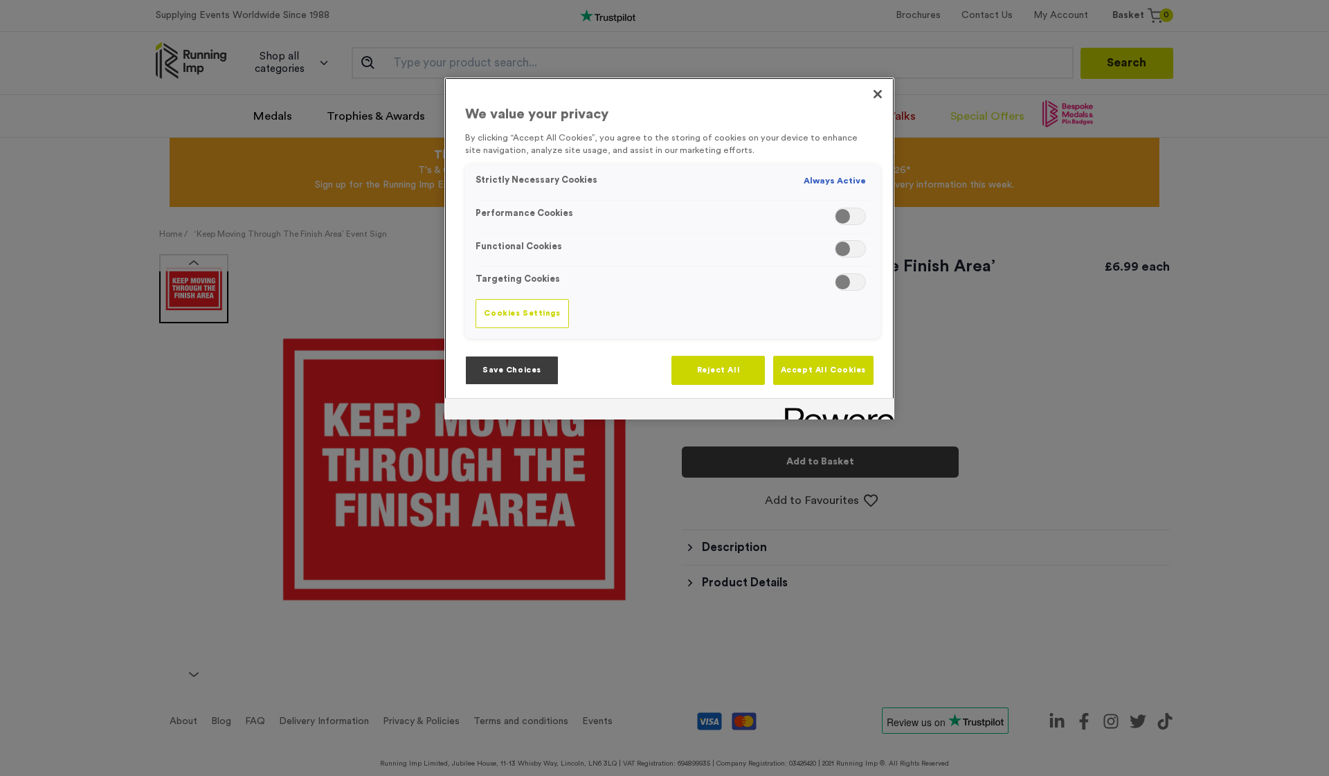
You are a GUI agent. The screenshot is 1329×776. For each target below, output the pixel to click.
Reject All (719, 370)
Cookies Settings (522, 313)
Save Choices (511, 370)
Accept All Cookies (823, 370)
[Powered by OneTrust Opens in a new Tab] (834, 410)
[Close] (877, 94)
